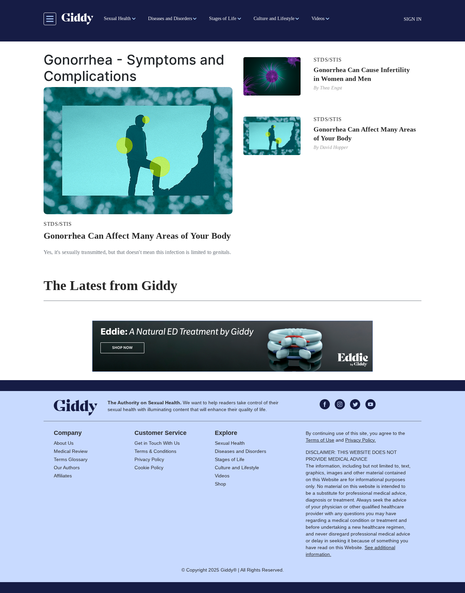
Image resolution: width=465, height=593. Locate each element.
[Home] (77, 19)
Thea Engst (331, 87)
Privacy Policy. (360, 440)
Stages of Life (229, 459)
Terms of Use (320, 440)
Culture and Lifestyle (237, 467)
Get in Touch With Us (157, 443)
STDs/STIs (58, 224)
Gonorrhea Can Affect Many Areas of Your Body (137, 236)
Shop (220, 484)
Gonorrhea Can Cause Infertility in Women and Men (362, 74)
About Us (64, 443)
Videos (222, 475)
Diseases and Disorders (240, 451)
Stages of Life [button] (222, 18)
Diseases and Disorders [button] (170, 18)
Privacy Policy (149, 459)
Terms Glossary (70, 459)
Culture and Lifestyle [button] (274, 18)
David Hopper (334, 147)
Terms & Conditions (155, 451)
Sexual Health (230, 443)
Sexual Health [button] (117, 18)
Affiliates (63, 475)
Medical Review (70, 451)
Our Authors (67, 467)
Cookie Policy (148, 467)
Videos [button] (317, 18)
